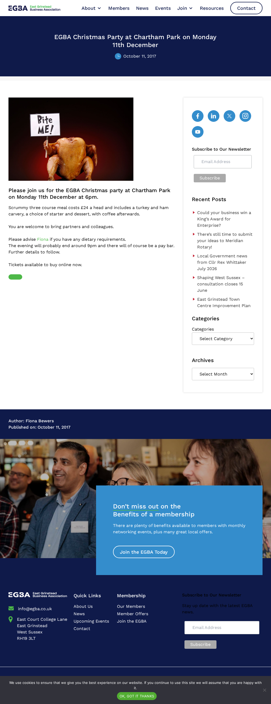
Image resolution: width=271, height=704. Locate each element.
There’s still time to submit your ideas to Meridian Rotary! (224, 240)
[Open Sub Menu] (99, 8)
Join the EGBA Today (144, 552)
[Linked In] (213, 116)
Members (119, 8)
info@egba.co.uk (35, 608)
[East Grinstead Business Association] (39, 8)
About (89, 8)
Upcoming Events (91, 621)
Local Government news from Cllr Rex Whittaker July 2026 (222, 262)
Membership (131, 595)
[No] (264, 690)
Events (163, 8)
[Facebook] (197, 116)
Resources (212, 8)
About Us (83, 606)
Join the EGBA (132, 621)
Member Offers (132, 613)
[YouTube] (197, 132)
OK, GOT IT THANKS (137, 696)
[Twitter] (229, 116)
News (142, 8)
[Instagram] (245, 116)
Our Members (131, 606)
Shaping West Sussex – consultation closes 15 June (221, 284)
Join (182, 8)
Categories (203, 329)
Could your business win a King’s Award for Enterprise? (224, 219)
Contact (246, 8)
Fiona (42, 239)
